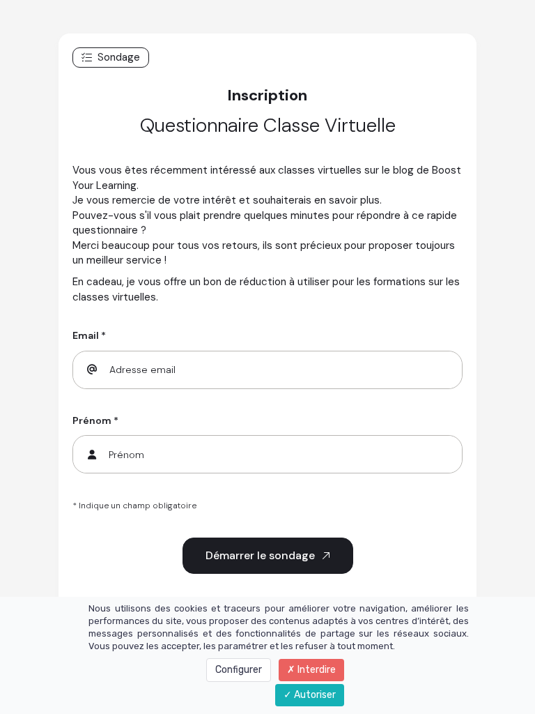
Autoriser (314, 695)
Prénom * (95, 420)
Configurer (238, 670)
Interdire (315, 670)
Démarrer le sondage (260, 555)
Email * (89, 335)
